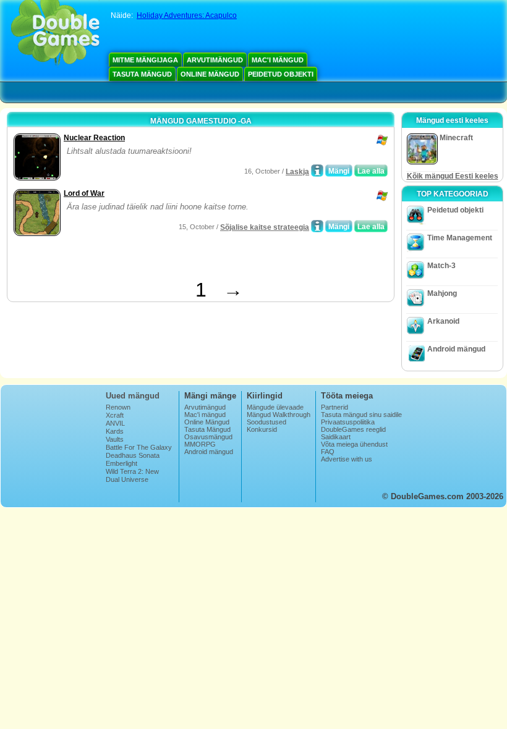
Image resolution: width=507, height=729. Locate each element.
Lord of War (84, 193)
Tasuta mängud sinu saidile (361, 414)
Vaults (115, 439)
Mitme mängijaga (145, 60)
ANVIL (115, 423)
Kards (115, 431)
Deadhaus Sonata (133, 455)
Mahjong (442, 293)
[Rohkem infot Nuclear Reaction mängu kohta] (317, 170)
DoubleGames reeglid (353, 429)
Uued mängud (133, 395)
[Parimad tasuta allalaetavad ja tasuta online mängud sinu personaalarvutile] (55, 34)
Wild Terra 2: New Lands (132, 475)
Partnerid (334, 407)
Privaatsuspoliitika (348, 422)
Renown (118, 407)
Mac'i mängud (278, 60)
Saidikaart (336, 436)
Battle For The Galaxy (139, 447)
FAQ (327, 451)
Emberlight (121, 463)
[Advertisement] (155, 260)
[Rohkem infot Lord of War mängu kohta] (317, 226)
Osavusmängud (208, 436)
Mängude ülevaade (275, 407)
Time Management (459, 238)
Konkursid (262, 429)
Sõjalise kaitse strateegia (264, 227)
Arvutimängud (215, 60)
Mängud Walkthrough (278, 414)
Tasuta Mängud (142, 74)
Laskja (297, 171)
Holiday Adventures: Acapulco (187, 15)
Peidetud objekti (280, 74)
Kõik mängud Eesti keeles (452, 176)
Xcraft (115, 415)
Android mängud (456, 349)
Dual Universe (127, 479)
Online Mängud (210, 74)
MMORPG (200, 444)
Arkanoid (443, 321)
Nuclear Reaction (94, 137)
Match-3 (441, 265)
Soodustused (266, 422)
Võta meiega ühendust (354, 444)
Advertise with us (346, 459)
